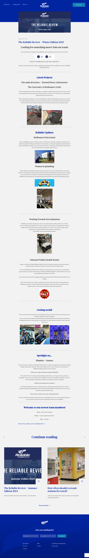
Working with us (16, 4)
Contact (39, 546)
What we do (7, 4)
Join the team (79, 4)
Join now (62, 536)
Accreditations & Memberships (59, 543)
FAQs (38, 543)
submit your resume (44, 65)
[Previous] (4, 437)
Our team (25, 546)
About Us (25, 4)
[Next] (84, 437)
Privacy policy (55, 546)
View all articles (44, 505)
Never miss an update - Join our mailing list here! (31, 423)
